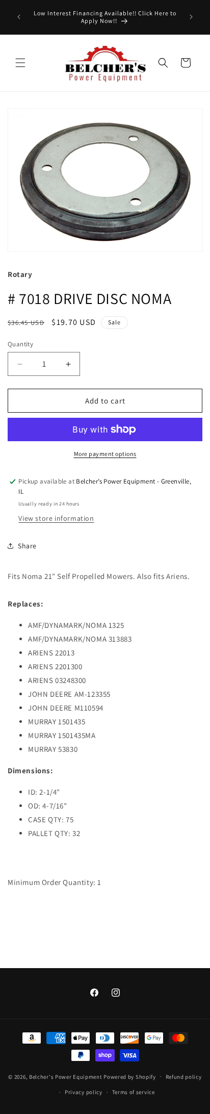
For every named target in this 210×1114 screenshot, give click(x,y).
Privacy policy (83, 1092)
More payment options (105, 454)
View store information (56, 518)
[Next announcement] (191, 17)
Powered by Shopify (129, 1076)
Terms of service (133, 1092)
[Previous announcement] (19, 17)
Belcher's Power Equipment (65, 1076)
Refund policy (184, 1076)
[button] (20, 63)
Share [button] (27, 545)
